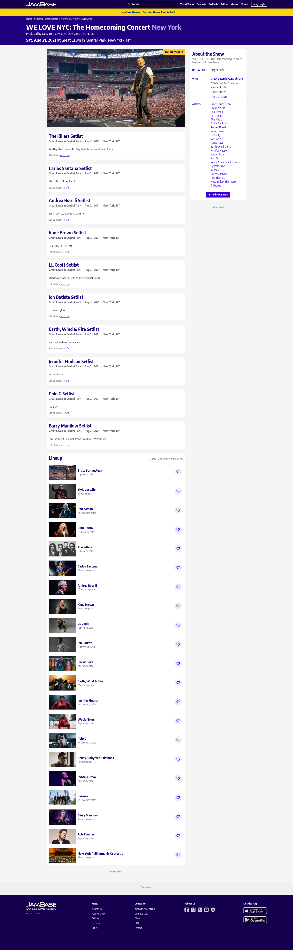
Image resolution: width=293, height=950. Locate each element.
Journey (215, 170)
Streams (96, 923)
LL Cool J (215, 135)
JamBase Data (141, 913)
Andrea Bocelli (218, 127)
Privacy (29, 913)
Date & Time (198, 70)
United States (51, 18)
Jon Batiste (217, 139)
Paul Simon (217, 112)
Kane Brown (217, 131)
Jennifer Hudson (219, 150)
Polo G (214, 158)
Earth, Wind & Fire (221, 146)
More (244, 4)
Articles (95, 918)
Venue (195, 79)
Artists (196, 104)
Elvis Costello (218, 108)
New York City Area (82, 18)
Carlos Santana (219, 123)
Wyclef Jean (217, 154)
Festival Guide (98, 913)
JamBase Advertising (145, 908)
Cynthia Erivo (218, 166)
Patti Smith (217, 115)
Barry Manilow (219, 173)
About (138, 918)
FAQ (137, 923)
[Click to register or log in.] (178, 472)
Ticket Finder (98, 908)
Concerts (38, 18)
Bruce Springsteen (221, 104)
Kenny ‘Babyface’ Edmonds (225, 162)
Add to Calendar (220, 194)
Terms (38, 913)
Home (29, 18)
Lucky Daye (217, 142)
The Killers (216, 119)
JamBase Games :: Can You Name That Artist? (148, 12)
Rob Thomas (218, 177)
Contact (138, 927)
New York (66, 18)
